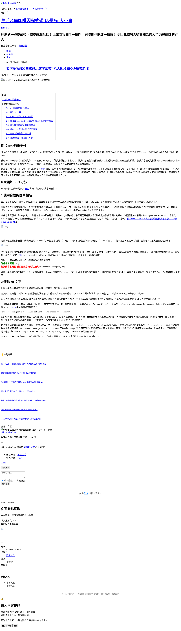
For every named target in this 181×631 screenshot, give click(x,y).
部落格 (9, 54)
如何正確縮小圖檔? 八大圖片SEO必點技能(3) (18, 373)
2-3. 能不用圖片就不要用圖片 (19, 116)
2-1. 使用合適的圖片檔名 (17, 108)
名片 (8, 57)
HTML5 (12, 307)
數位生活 (21, 454)
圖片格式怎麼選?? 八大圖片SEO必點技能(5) (18, 391)
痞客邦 (27, 447)
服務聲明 (115, 594)
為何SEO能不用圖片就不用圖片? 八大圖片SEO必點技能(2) (23, 364)
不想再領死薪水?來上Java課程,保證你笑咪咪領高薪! (21, 419)
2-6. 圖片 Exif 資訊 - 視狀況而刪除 (21, 129)
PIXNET (71, 594)
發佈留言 (5, 484)
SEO (43, 169)
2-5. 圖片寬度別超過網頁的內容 (20, 125)
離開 (15, 626)
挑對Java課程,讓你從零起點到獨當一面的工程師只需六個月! (24, 401)
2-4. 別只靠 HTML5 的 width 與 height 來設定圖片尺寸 (30, 121)
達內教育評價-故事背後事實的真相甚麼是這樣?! (19, 410)
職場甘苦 (23, 46)
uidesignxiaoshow (8, 432)
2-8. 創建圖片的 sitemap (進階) (19, 138)
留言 (32, 447)
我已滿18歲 (6, 626)
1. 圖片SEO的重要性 (11, 99)
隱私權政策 (105, 594)
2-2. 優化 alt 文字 (13, 112)
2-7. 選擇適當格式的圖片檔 (18, 133)
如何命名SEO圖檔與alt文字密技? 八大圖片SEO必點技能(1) (47, 68)
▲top (3, 462)
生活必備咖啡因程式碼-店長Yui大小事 (36, 20)
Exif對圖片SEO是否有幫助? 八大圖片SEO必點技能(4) (22, 382)
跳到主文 (5, 28)
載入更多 (5, 468)
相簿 (8, 51)
